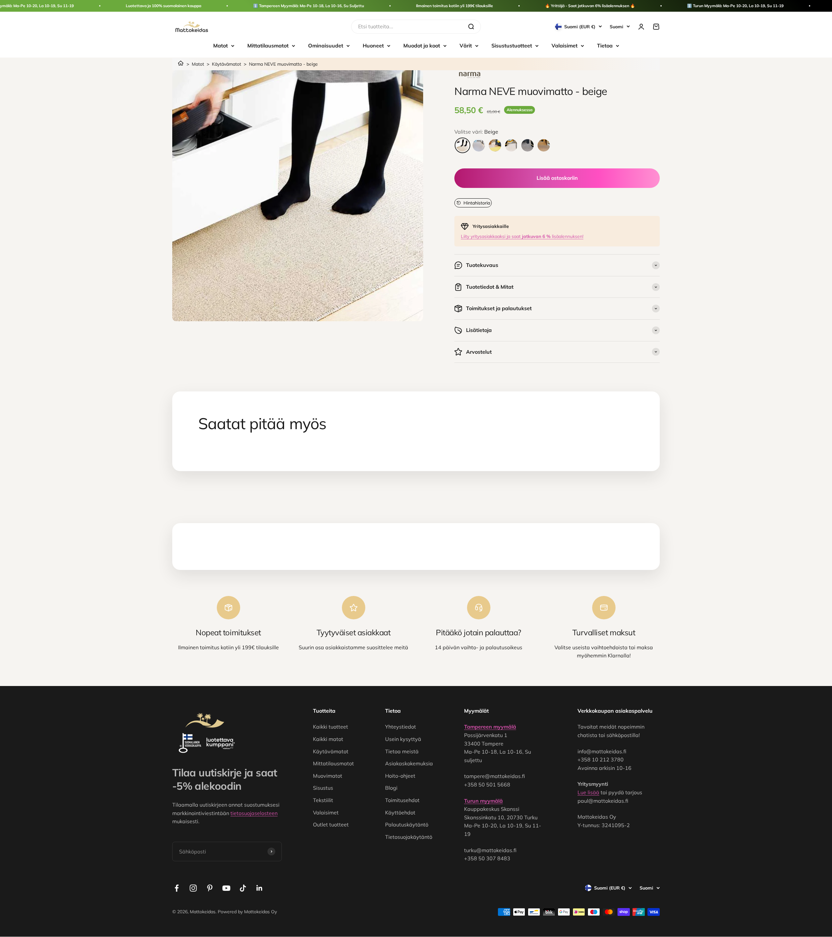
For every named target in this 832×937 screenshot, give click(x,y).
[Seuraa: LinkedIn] (259, 888)
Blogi (391, 788)
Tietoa (605, 45)
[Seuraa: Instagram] (193, 888)
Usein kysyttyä (403, 739)
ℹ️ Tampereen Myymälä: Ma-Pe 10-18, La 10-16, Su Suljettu (308, 5)
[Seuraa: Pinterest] (209, 888)
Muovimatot (327, 775)
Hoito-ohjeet (400, 775)
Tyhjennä (450, 26)
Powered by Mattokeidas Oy (247, 912)
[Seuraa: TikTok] (243, 888)
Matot (220, 45)
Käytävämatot (226, 64)
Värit (466, 45)
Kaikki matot (328, 739)
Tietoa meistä (402, 751)
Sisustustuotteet (511, 45)
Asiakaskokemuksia (409, 763)
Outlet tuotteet (331, 824)
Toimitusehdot (402, 800)
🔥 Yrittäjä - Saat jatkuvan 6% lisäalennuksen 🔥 (590, 5)
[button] (473, 202)
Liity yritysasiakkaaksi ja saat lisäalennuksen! (522, 236)
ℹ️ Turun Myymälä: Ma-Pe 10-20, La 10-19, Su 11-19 (735, 5)
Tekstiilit (323, 800)
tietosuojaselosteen (254, 813)
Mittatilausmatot (268, 45)
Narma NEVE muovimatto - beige (283, 64)
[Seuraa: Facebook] (176, 888)
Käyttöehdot (400, 812)
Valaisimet (565, 45)
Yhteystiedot (400, 726)
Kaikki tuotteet (330, 726)
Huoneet (373, 45)
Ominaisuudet (325, 45)
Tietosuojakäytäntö (408, 837)
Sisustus (323, 788)
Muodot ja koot (421, 45)
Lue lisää (588, 792)
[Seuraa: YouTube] (226, 888)
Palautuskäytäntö (406, 824)
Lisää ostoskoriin (557, 178)
